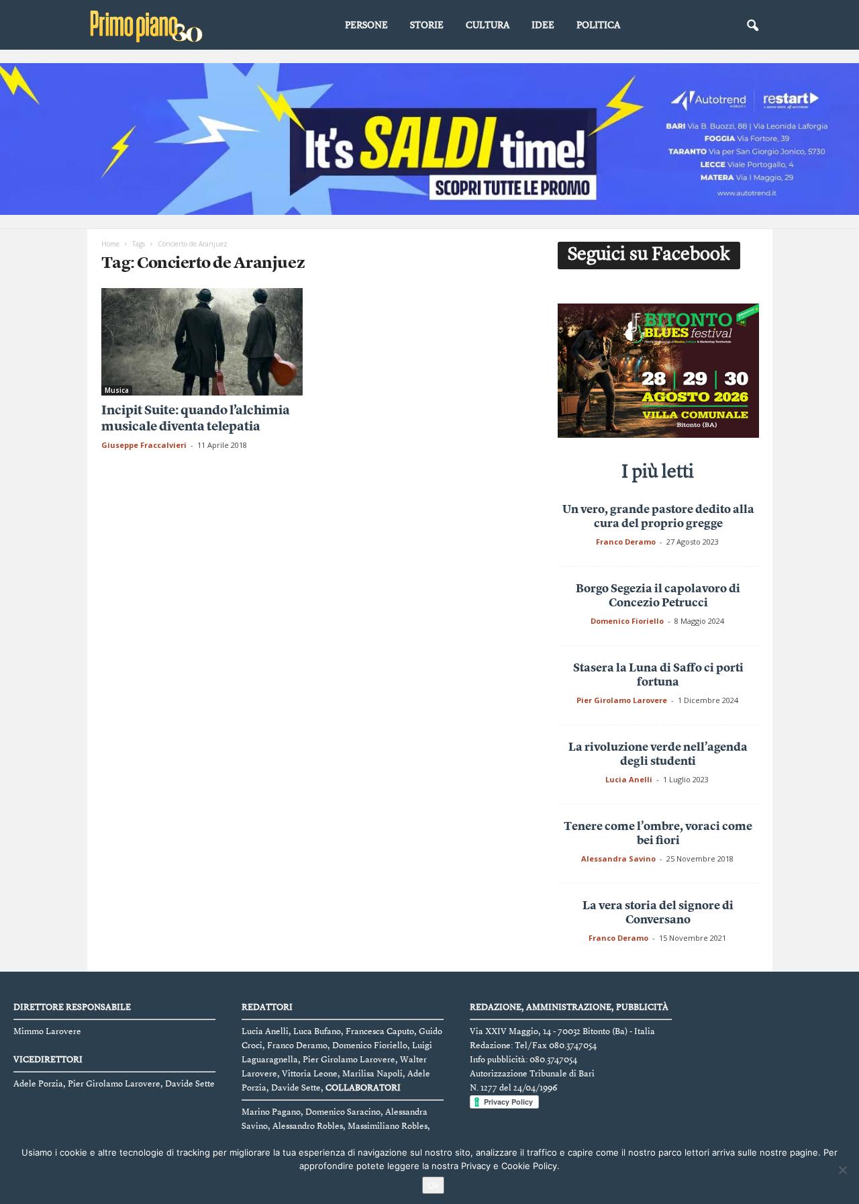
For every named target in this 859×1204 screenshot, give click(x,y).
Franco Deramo (626, 542)
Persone (366, 25)
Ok (433, 1185)
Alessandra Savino (618, 858)
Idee (543, 25)
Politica (598, 25)
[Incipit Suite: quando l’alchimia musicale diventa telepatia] (202, 342)
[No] (842, 1169)
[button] (752, 26)
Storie (427, 25)
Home (110, 243)
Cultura (487, 25)
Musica (117, 390)
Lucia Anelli (628, 779)
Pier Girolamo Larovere (621, 700)
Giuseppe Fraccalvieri (144, 445)
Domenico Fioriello (627, 621)
